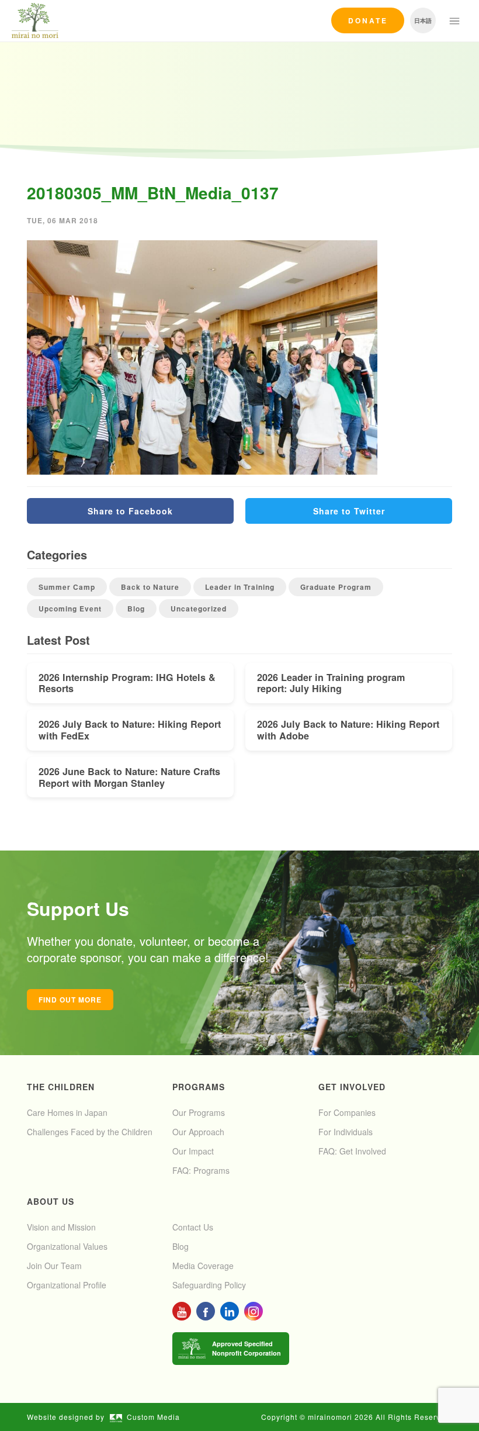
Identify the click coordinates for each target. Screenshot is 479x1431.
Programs (198, 1087)
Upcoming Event (70, 608)
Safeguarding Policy (209, 1285)
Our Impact (193, 1151)
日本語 (423, 20)
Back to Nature (150, 587)
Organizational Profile (66, 1285)
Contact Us (192, 1227)
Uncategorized (199, 608)
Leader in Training (240, 587)
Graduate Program (336, 587)
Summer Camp (67, 587)
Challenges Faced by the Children (89, 1132)
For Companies (347, 1112)
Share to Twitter (349, 511)
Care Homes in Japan (67, 1112)
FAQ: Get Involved (352, 1151)
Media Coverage (203, 1265)
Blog (136, 608)
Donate (368, 20)
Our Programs (198, 1112)
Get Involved (352, 1087)
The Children (61, 1087)
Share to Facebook (130, 511)
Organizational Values (67, 1246)
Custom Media (153, 1417)
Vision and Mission (61, 1227)
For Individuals (345, 1132)
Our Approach (198, 1132)
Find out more (70, 999)
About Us (50, 1201)
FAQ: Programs (201, 1170)
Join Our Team (54, 1265)
